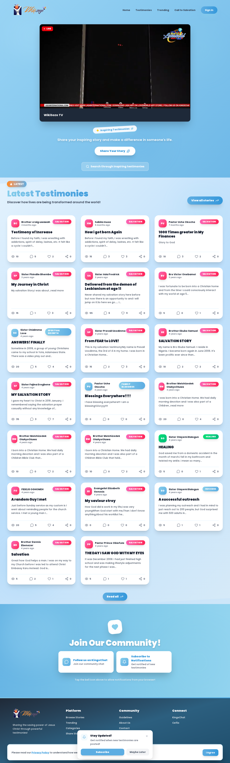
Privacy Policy (40, 752)
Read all (113, 596)
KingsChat (178, 717)
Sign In (209, 10)
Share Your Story (112, 151)
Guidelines (125, 717)
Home (126, 10)
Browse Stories (75, 717)
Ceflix (175, 722)
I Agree (210, 752)
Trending (163, 10)
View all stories (202, 200)
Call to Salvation (184, 10)
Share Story (73, 733)
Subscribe (102, 752)
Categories (73, 728)
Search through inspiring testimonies (117, 166)
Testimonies (144, 10)
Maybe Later (138, 752)
